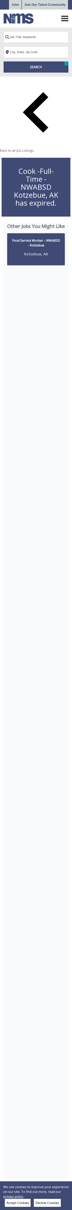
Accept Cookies (17, 1203)
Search (36, 67)
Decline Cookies (47, 1203)
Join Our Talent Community (45, 4)
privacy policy (13, 1196)
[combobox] (36, 37)
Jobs (15, 4)
